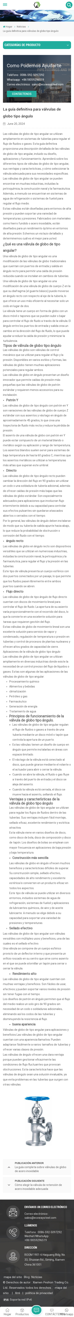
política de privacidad (39, 1293)
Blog (27, 1277)
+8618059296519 (33, 79)
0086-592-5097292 (32, 75)
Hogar (9, 26)
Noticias (21, 26)
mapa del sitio (13, 1277)
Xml (17, 1293)
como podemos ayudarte (34, 65)
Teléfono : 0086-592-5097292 (43, 1232)
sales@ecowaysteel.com (48, 84)
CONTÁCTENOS (22, 93)
